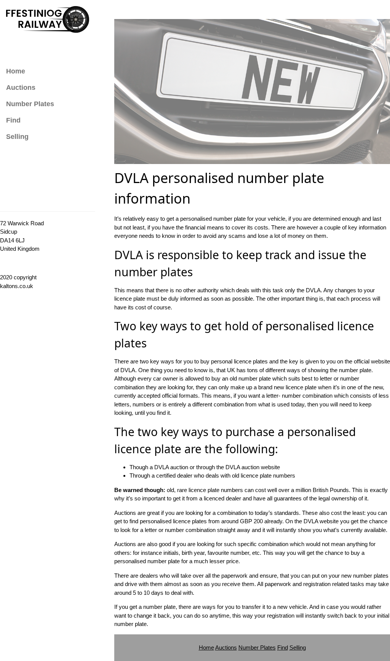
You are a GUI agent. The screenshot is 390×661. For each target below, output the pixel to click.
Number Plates (30, 104)
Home (15, 71)
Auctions (20, 87)
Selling (17, 136)
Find (13, 120)
